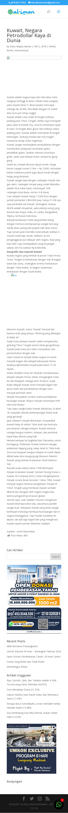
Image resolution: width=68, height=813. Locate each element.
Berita (10, 50)
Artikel (52, 46)
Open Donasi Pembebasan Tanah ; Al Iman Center (34, 656)
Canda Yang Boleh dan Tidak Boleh (25, 661)
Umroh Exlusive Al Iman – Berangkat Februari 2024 (34, 651)
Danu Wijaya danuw (20, 46)
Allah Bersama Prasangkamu (22, 646)
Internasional (21, 50)
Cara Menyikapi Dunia (18, 689)
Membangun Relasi (17, 666)
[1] (58, 804)
